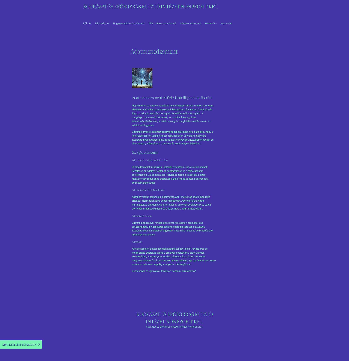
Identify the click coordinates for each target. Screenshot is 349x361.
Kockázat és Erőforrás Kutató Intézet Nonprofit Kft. (150, 6)
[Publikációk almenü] (216, 23)
